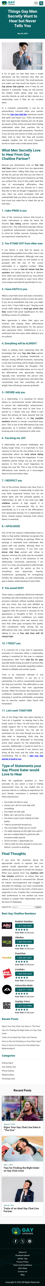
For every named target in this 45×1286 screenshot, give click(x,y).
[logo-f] (22, 1234)
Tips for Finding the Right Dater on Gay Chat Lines (21, 1032)
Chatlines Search (22, 1255)
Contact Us (22, 1271)
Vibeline (19, 937)
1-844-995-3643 (24, 942)
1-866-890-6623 (24, 974)
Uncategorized (8, 1078)
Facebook (15, 1241)
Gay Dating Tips (9, 1067)
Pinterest (29, 1241)
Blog (22, 1275)
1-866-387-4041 (24, 958)
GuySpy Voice (22, 1001)
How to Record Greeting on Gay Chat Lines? (21, 1041)
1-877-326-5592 (24, 926)
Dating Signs (7, 1063)
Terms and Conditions (22, 1265)
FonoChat (20, 953)
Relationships (8, 1074)
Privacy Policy (22, 1262)
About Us (22, 1252)
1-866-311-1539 (24, 990)
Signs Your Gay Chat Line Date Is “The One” (21, 1026)
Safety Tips (22, 1258)
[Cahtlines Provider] (41, 3)
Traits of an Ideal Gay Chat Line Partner (19, 1037)
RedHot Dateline (24, 921)
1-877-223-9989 (24, 1006)
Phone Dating (8, 1071)
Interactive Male (24, 985)
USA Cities (22, 1268)
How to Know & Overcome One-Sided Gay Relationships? (20, 1047)
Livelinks (20, 969)
